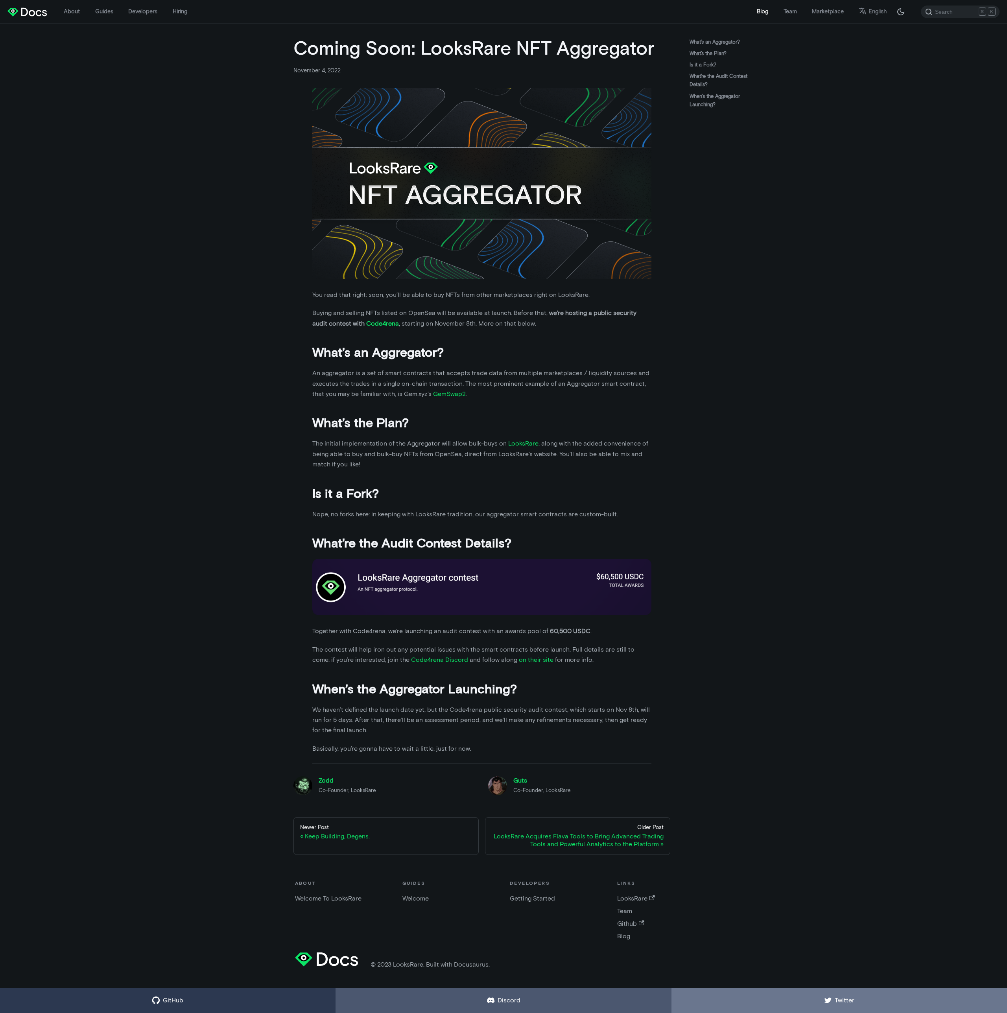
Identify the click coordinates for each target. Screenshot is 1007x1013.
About (72, 11)
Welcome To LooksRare (328, 898)
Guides (104, 11)
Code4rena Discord (439, 659)
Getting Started (532, 898)
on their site (536, 659)
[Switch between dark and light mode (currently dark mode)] (900, 12)
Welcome (415, 898)
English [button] (878, 11)
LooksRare (523, 443)
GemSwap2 (449, 394)
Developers (142, 11)
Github (627, 923)
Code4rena (382, 323)
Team (790, 11)
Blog (762, 11)
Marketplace (828, 11)
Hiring (180, 11)
